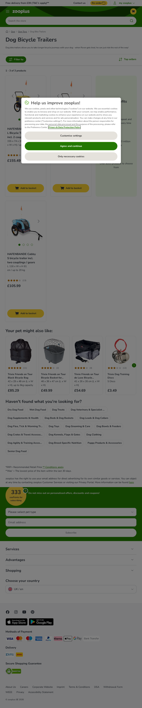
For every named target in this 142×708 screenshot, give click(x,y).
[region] (71, 130)
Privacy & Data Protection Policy (64, 127)
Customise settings (71, 135)
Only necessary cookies (71, 156)
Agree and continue (71, 146)
